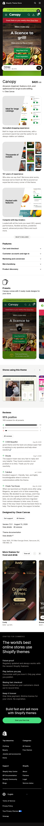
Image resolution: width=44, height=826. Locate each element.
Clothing (6, 746)
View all (27, 553)
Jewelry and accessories (12, 754)
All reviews (8, 436)
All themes (21, 518)
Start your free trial (22, 720)
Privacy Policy (8, 806)
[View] (19, 389)
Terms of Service (9, 801)
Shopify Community (10, 779)
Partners (26, 775)
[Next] (39, 370)
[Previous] (34, 370)
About (25, 771)
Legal (25, 779)
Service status (28, 783)
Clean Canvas (9, 91)
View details (7, 527)
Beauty (5, 750)
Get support (8, 518)
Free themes (27, 750)
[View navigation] (39, 3)
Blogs (5, 783)
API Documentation (10, 775)
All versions (18, 527)
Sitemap (6, 816)
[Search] (35, 3)
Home (5, 758)
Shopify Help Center (10, 771)
